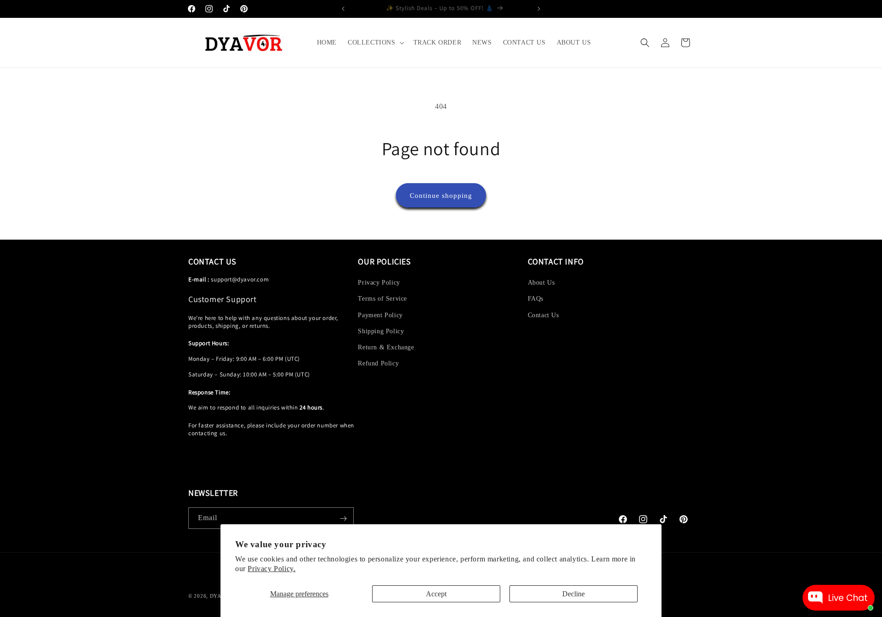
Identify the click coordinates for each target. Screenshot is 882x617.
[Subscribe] (343, 518)
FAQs (535, 299)
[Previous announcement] (343, 8)
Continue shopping (441, 195)
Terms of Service (382, 299)
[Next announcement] (539, 8)
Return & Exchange (386, 347)
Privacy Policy (379, 282)
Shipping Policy (381, 331)
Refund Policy (378, 363)
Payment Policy (380, 315)
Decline (573, 594)
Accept (436, 594)
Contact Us (543, 315)
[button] (375, 42)
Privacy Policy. (271, 568)
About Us (541, 282)
